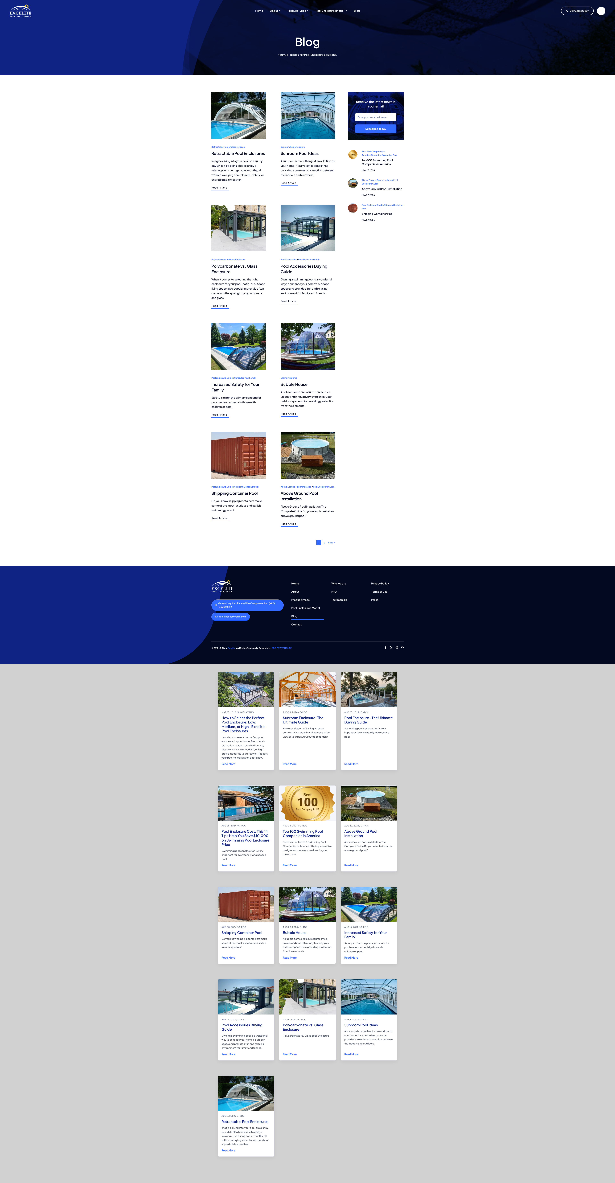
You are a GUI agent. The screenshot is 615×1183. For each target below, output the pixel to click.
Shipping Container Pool (377, 213)
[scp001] (353, 204)
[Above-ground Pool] (353, 179)
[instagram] (397, 647)
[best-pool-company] (353, 151)
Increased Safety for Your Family (365, 934)
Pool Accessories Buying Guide (241, 1027)
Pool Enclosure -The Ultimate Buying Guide (368, 719)
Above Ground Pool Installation (377, 180)
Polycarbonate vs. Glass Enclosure (303, 1027)
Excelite (231, 648)
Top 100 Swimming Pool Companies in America (377, 162)
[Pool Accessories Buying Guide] (246, 997)
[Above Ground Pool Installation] (369, 803)
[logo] (20, 5)
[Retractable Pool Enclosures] (246, 1093)
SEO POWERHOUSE (282, 648)
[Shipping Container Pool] (246, 904)
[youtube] (402, 647)
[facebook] (385, 647)
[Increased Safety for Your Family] (369, 904)
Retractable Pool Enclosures (244, 1121)
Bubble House (294, 932)
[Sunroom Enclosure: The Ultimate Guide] (307, 689)
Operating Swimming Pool (384, 155)
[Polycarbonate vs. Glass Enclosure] (307, 997)
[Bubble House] (307, 904)
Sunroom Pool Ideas (361, 1025)
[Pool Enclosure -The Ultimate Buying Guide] (369, 689)
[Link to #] (601, 11)
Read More (228, 764)
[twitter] (391, 647)
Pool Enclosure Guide (372, 205)
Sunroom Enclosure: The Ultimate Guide (303, 719)
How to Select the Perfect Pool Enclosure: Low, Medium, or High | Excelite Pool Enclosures (243, 724)
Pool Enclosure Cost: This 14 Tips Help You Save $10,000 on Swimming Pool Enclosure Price (245, 838)
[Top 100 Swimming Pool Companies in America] (307, 803)
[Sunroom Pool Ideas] (369, 997)
